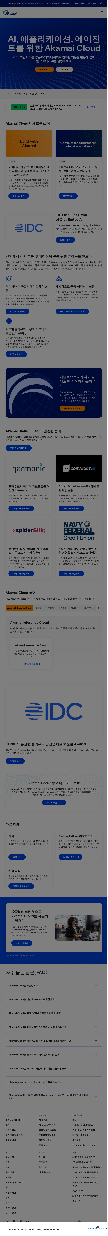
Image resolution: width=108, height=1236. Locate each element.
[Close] (98, 1227)
